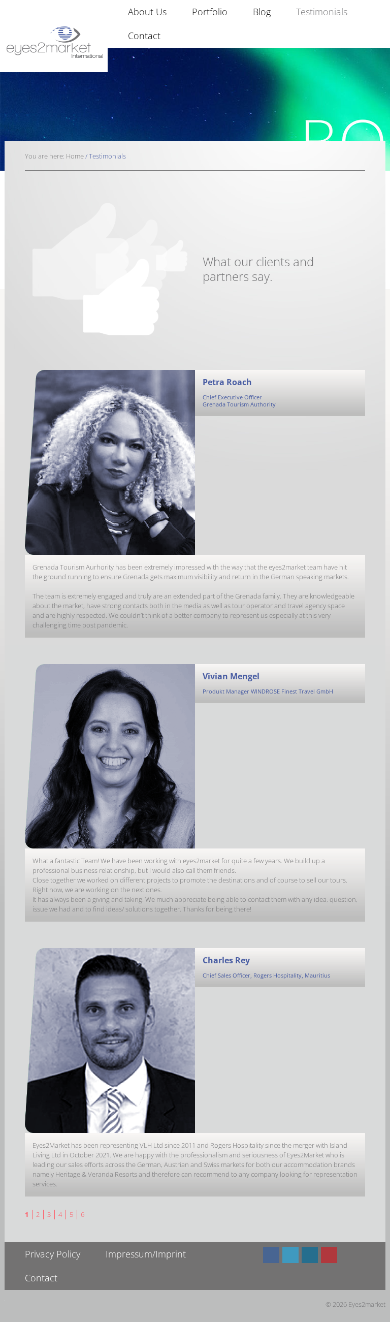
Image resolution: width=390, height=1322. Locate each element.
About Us (147, 12)
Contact (144, 35)
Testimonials (321, 12)
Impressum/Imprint (146, 1254)
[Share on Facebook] (271, 1255)
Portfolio (210, 12)
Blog (262, 12)
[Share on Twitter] (290, 1255)
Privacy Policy (52, 1254)
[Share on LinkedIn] (310, 1255)
